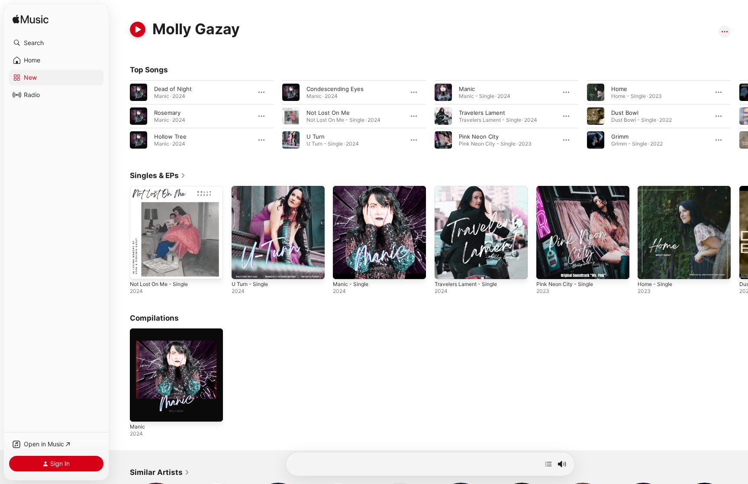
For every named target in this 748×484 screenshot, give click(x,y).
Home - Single (657, 189)
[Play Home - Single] (648, 268)
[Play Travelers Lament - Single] (445, 268)
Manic (467, 88)
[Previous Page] (121, 116)
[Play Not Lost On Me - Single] (140, 268)
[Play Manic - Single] (343, 268)
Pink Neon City (479, 136)
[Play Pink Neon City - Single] (547, 268)
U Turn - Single (252, 189)
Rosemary (167, 112)
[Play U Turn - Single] (242, 268)
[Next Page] (739, 116)
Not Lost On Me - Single (163, 189)
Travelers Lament (482, 112)
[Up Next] (548, 464)
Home (619, 88)
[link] (158, 175)
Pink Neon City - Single (567, 189)
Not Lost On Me (328, 112)
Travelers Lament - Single (469, 189)
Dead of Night (173, 88)
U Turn (315, 136)
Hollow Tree (170, 136)
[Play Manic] (140, 410)
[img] (30, 20)
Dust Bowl (624, 112)
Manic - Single (352, 189)
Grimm (620, 136)
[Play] (137, 29)
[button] (56, 43)
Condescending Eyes (335, 88)
